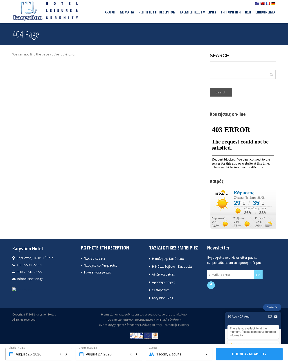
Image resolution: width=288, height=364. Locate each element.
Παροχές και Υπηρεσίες (100, 265)
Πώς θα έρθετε (94, 258)
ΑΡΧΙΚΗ (110, 12)
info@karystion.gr (30, 279)
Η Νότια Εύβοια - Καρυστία (171, 266)
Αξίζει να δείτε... (163, 274)
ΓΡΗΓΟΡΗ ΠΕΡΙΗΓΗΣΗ (236, 12)
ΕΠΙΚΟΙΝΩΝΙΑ (265, 12)
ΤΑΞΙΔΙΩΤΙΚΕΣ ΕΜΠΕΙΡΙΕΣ (198, 12)
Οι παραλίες (160, 290)
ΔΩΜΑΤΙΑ (127, 12)
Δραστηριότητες (163, 282)
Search (221, 92)
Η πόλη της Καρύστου (167, 258)
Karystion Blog (162, 298)
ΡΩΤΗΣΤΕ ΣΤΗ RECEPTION (157, 12)
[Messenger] (270, 316)
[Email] (276, 316)
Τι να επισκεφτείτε (97, 272)
